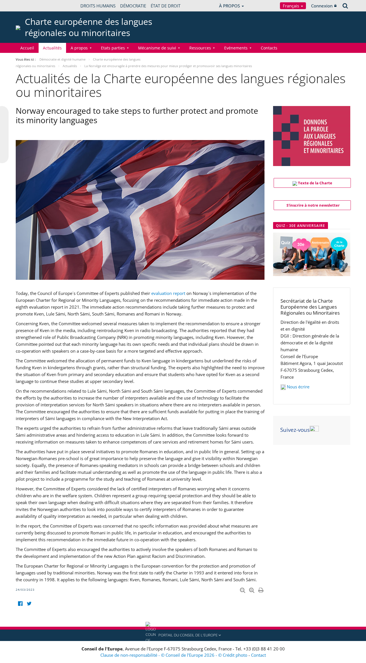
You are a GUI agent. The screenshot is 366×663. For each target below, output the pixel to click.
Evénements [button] (236, 48)
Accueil (27, 48)
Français (291, 6)
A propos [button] (79, 48)
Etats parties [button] (113, 48)
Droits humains (98, 6)
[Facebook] (20, 603)
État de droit (165, 6)
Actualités (52, 48)
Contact (258, 655)
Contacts (269, 48)
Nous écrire (298, 387)
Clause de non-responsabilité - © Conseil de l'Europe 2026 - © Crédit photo (174, 655)
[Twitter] (29, 603)
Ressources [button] (200, 48)
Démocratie (133, 6)
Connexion (322, 6)
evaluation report (168, 293)
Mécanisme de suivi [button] (157, 48)
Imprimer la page (261, 589)
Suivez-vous (295, 430)
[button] (183, 635)
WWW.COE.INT (30, 5)
